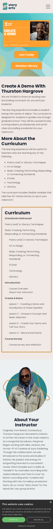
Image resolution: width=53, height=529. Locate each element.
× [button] (50, 502)
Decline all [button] (39, 520)
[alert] (26, 514)
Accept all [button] (13, 520)
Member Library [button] (26, 66)
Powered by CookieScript (26, 526)
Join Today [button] (26, 54)
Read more (18, 514)
